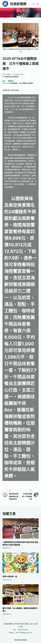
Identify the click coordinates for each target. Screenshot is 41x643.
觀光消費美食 (15, 77)
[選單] (38, 4)
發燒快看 (7, 77)
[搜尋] (33, 4)
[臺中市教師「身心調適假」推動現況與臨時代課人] (21, 594)
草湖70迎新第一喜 (10, 576)
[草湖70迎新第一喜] (21, 563)
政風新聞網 (18, 4)
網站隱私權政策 (20, 640)
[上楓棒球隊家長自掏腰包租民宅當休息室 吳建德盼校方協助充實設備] (21, 528)
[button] (20, 13)
